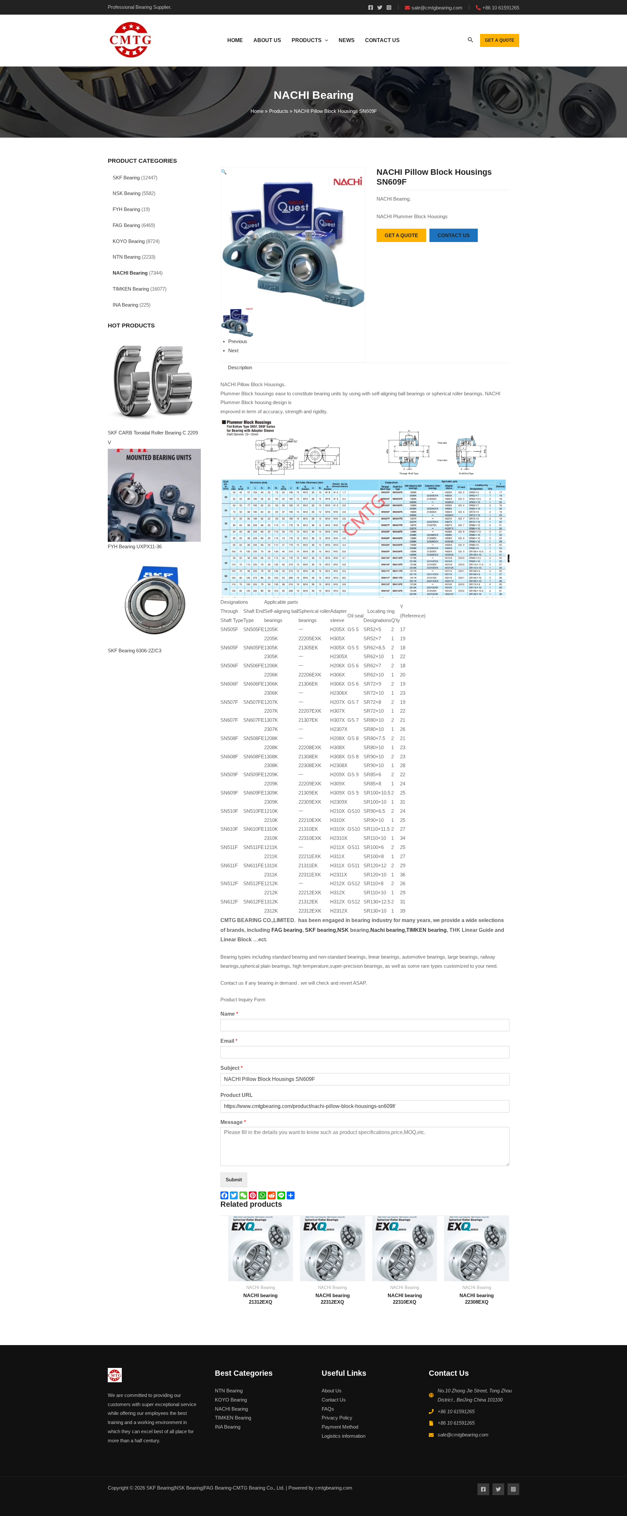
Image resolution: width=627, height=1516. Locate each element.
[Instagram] (389, 7)
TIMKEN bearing (426, 930)
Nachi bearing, (388, 930)
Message (233, 1122)
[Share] (291, 1195)
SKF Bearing (126, 177)
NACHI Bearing (130, 273)
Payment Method (340, 1427)
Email (228, 1041)
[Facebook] (370, 7)
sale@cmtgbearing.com (463, 1434)
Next (233, 350)
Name (229, 1014)
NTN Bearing (126, 257)
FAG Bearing (126, 225)
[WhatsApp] (263, 1195)
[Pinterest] (253, 1195)
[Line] (282, 1195)
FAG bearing (286, 930)
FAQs (328, 1409)
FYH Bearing (126, 209)
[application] (325, 40)
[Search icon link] (471, 41)
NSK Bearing (126, 193)
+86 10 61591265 (456, 1411)
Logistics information (343, 1436)
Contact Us (334, 1399)
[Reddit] (272, 1195)
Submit (234, 1179)
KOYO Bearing (129, 241)
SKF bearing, (321, 930)
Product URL (236, 1095)
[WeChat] (244, 1195)
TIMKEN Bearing (131, 289)
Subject (231, 1068)
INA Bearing (125, 305)
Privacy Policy (337, 1417)
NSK (343, 930)
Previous (237, 341)
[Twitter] (379, 7)
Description (240, 367)
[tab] (240, 367)
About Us (332, 1390)
